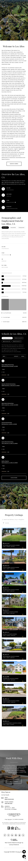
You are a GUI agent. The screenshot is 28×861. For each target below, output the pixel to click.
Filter (7, 523)
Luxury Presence (14, 844)
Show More (14, 477)
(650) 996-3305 (8, 803)
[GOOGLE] (15, 835)
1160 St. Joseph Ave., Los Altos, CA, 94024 (10, 404)
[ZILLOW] (19, 835)
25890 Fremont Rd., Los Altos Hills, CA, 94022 (11, 385)
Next (25, 495)
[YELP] (23, 835)
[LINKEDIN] (12, 835)
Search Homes (14, 163)
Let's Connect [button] (14, 781)
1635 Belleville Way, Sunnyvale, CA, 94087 (10, 366)
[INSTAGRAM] (8, 835)
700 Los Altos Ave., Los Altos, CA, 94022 (10, 443)
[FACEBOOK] (4, 835)
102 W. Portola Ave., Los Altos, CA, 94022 (10, 462)
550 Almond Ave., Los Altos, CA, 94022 (9, 424)
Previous (3, 495)
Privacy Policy (20, 852)
